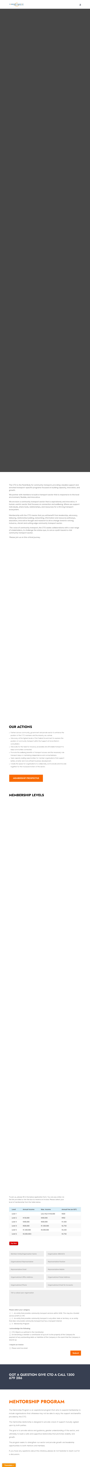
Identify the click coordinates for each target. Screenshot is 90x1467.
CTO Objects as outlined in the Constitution (28, 1332)
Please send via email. (20, 1348)
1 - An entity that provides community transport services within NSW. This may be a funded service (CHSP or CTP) (44, 1314)
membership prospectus (26, 778)
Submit (76, 1353)
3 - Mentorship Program (20, 1324)
